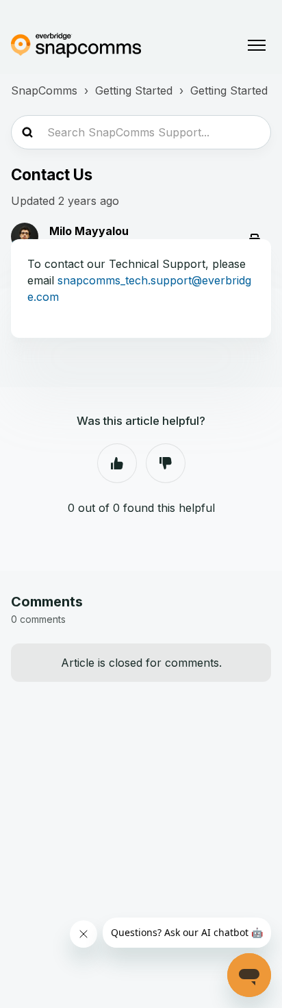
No (165, 463)
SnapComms (44, 90)
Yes (117, 463)
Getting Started (133, 90)
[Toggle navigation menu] (256, 45)
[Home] (76, 45)
